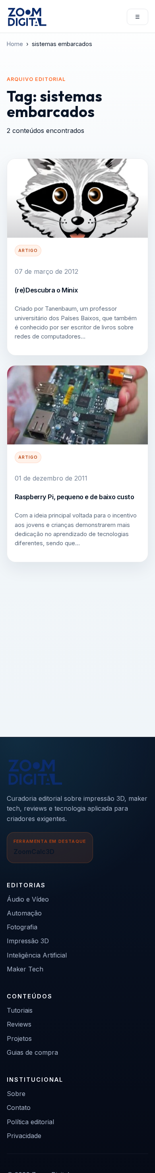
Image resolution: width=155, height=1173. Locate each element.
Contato (19, 1107)
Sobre (16, 1094)
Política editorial (30, 1122)
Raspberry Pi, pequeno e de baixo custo (74, 497)
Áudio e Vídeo (28, 899)
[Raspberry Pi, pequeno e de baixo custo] (77, 404)
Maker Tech (25, 969)
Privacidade (24, 1136)
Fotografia (22, 927)
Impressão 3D (28, 941)
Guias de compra (32, 1052)
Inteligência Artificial (37, 955)
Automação (24, 913)
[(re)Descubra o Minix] (77, 198)
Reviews (19, 1024)
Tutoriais (20, 1010)
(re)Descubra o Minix (46, 290)
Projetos (19, 1038)
